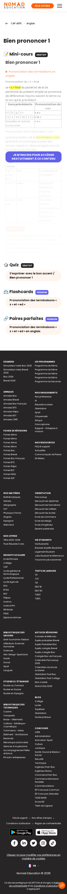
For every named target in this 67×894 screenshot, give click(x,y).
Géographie (9, 505)
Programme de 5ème (46, 369)
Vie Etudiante (41, 543)
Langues (8, 670)
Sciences (8, 650)
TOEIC (38, 594)
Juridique (40, 748)
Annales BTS (9, 407)
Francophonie (42, 424)
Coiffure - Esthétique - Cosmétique (14, 725)
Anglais (30, 23)
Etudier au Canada (13, 685)
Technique (40, 763)
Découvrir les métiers (45, 508)
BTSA (6, 589)
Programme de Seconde (48, 381)
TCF (37, 578)
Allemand (8, 524)
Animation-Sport (44, 740)
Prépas (6, 597)
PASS (6, 613)
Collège (7, 562)
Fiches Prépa (9, 466)
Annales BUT (9, 415)
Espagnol (8, 520)
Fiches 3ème (9, 446)
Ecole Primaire (10, 559)
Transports (9, 715)
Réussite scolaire (44, 404)
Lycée (38, 705)
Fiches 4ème (10, 442)
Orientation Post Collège (47, 678)
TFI (36, 574)
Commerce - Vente (13, 730)
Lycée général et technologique (11, 572)
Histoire (7, 501)
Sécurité (39, 759)
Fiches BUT (9, 470)
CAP (5, 566)
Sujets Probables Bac (46, 644)
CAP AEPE (16, 23)
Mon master (41, 682)
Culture (38, 744)
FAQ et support (42, 446)
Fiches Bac (9, 450)
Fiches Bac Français (14, 458)
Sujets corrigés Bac (45, 652)
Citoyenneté (41, 416)
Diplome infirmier (12, 617)
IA (36, 400)
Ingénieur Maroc (43, 770)
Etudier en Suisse (12, 689)
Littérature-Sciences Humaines (13, 645)
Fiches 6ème (10, 434)
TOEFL (38, 598)
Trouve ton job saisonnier (48, 559)
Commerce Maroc (44, 785)
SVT (5, 508)
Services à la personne (15, 746)
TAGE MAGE (41, 797)
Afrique (38, 420)
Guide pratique (43, 717)
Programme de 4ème (46, 373)
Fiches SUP (8, 478)
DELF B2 (38, 590)
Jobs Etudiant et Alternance (49, 555)
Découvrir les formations (47, 505)
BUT (5, 593)
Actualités (40, 450)
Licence (7, 601)
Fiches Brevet (10, 454)
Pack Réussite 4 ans (13, 543)
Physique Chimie (12, 512)
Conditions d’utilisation (46, 885)
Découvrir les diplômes (47, 501)
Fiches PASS (9, 474)
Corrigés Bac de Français (48, 656)
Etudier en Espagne (13, 693)
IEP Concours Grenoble (46, 793)
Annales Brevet (11, 399)
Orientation (40, 408)
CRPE (37, 732)
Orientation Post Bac (45, 674)
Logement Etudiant (45, 551)
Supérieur (40, 709)
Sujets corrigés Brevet (46, 648)
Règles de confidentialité (48, 823)
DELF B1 (38, 586)
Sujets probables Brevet (47, 640)
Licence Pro (9, 605)
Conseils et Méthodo (45, 636)
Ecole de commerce (45, 516)
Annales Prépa (10, 411)
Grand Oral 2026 (43, 686)
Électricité (8, 738)
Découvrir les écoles (45, 512)
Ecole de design (43, 520)
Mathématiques (11, 497)
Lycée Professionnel (13, 577)
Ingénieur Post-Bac (45, 766)
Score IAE (39, 801)
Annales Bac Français (15, 403)
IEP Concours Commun (47, 789)
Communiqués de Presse (48, 454)
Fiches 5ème (10, 438)
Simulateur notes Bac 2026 (17, 365)
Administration (43, 736)
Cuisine (7, 711)
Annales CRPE (10, 419)
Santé (6, 658)
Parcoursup (41, 497)
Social (6, 662)
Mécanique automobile (15, 742)
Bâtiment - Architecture (15, 734)
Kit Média (39, 458)
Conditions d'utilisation (18, 823)
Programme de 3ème (46, 377)
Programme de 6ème (46, 365)
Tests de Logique (44, 805)
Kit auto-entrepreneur (14, 757)
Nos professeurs (43, 396)
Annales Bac (10, 395)
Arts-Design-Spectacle (15, 654)
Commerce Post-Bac (46, 774)
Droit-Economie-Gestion (16, 639)
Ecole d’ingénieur (44, 524)
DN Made (8, 609)
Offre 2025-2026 (11, 539)
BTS (5, 585)
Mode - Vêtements (13, 719)
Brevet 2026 (9, 380)
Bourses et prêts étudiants (48, 547)
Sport (37, 412)
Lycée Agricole (10, 581)
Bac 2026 (8, 376)
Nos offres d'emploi (42, 817)
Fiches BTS (9, 462)
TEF (36, 582)
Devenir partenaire (44, 528)
